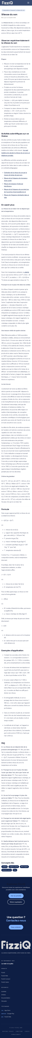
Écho (15, 870)
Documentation (5, 998)
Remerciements (16, 1034)
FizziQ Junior (5, 982)
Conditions (19, 1031)
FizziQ (3, 972)
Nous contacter (16, 927)
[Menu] (28, 2)
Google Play (7, 1013)
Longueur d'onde (13, 866)
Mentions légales (8, 1031)
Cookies (27, 1031)
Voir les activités (16, 896)
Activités (3, 991)
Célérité (4, 866)
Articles (3, 995)
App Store (5, 1010)
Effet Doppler (24, 866)
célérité (26, 272)
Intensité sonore (6, 870)
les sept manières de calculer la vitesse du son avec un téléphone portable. (15, 152)
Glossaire (4, 1001)
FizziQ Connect (5, 979)
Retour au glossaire (16, 902)
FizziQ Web (4, 976)
